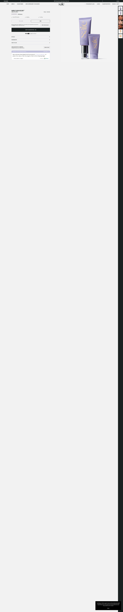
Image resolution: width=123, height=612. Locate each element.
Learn (98, 3)
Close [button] (108, 608)
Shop (8, 3)
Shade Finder (20, 3)
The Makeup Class (90, 3)
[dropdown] (8, 4)
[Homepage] (61, 4)
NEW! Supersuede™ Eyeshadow (33, 3)
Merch (12, 3)
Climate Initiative (106, 3)
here (14, 25)
